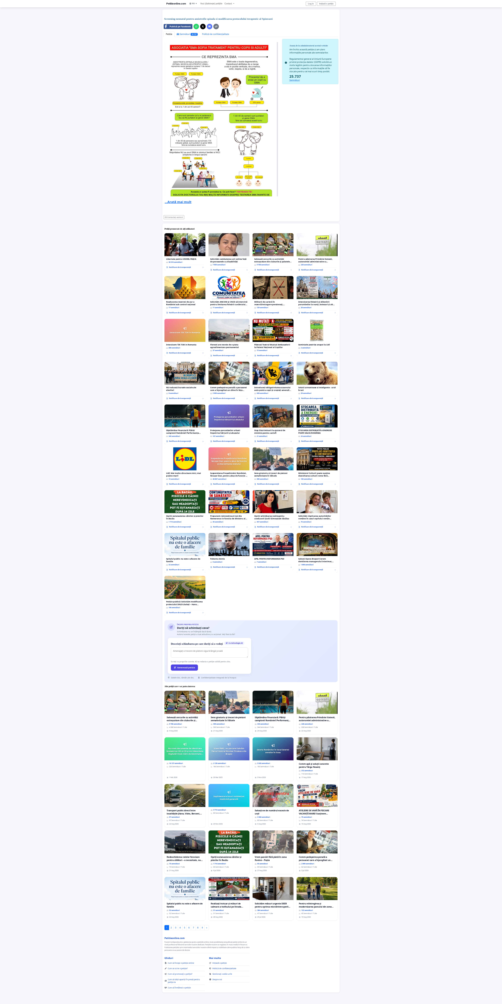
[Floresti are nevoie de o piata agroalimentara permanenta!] (229, 339)
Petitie (169, 34)
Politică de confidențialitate (215, 34)
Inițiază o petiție (326, 4)
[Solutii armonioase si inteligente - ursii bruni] (317, 381)
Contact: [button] (228, 3)
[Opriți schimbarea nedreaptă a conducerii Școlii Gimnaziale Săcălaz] (273, 510)
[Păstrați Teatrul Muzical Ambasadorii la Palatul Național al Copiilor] (273, 339)
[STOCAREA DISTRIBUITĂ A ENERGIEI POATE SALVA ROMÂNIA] (317, 424)
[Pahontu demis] (229, 551)
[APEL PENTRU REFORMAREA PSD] (273, 551)
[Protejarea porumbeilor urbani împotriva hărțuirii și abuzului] (229, 424)
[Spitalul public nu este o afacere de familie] (184, 553)
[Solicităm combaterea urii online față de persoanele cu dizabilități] (229, 253)
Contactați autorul (175, 217)
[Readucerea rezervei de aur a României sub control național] (184, 296)
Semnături (188, 34)
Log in (311, 4)
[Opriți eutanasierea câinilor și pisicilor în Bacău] (184, 510)
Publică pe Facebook (180, 26)
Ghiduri (168, 958)
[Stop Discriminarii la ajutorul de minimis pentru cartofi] (273, 424)
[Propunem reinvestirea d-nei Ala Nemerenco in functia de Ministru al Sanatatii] (229, 510)
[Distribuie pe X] (203, 26)
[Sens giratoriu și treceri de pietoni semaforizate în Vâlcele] (273, 467)
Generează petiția (186, 667)
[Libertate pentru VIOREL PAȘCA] (184, 251)
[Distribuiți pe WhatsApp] (196, 26)
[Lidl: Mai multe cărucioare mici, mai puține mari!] (184, 467)
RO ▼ (194, 3)
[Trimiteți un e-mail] (209, 26)
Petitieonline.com (176, 3)
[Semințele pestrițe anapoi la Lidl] (317, 337)
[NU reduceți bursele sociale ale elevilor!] (184, 381)
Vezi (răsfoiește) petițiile (211, 3)
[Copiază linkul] (216, 26)
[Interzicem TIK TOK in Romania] (184, 337)
